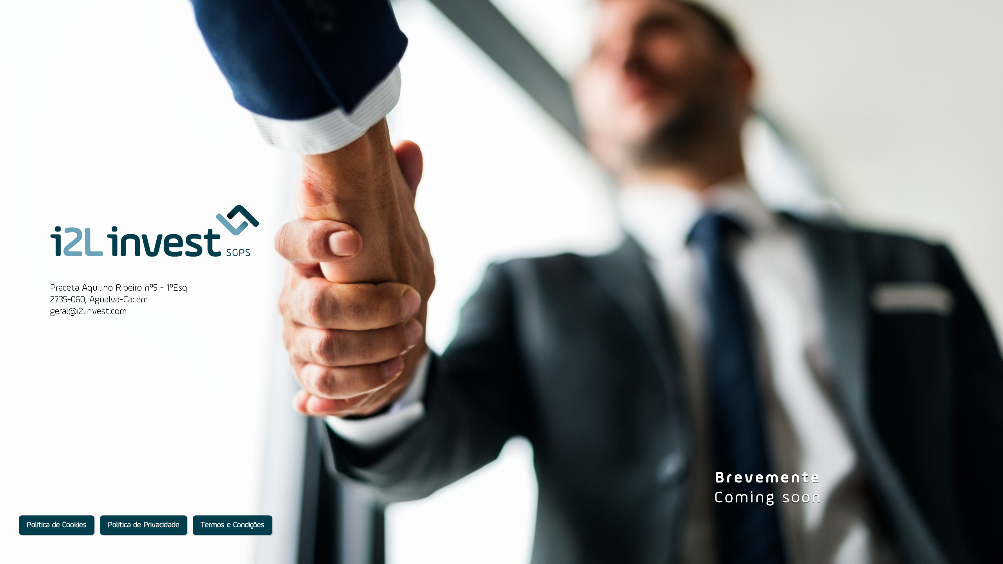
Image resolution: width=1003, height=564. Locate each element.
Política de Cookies (57, 525)
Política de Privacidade (143, 525)
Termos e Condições (232, 525)
